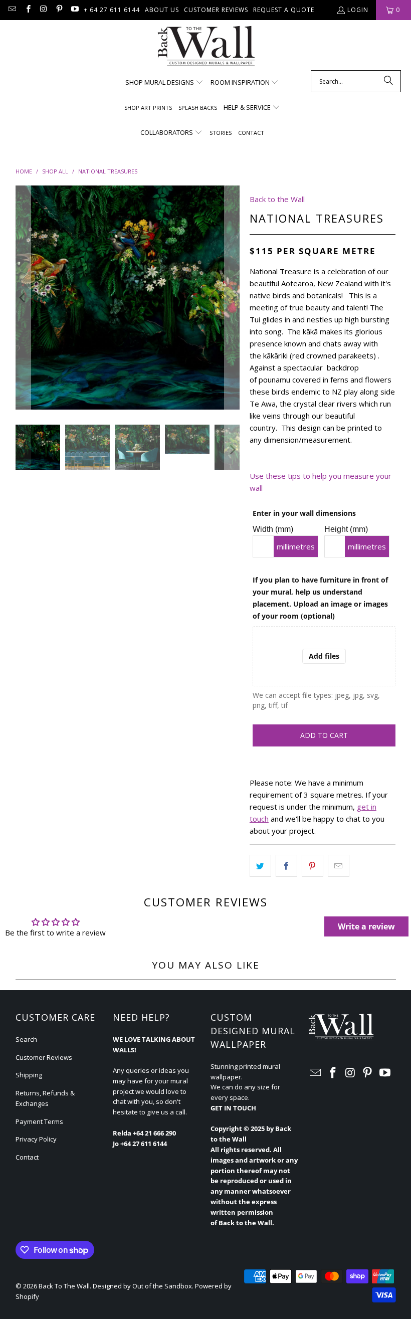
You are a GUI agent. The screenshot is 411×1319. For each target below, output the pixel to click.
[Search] (388, 81)
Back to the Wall (277, 199)
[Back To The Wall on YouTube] (74, 10)
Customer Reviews (216, 10)
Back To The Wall (64, 1285)
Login (357, 10)
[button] (164, 82)
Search (26, 1039)
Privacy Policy (36, 1139)
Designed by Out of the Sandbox (142, 1285)
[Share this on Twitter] (260, 866)
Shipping (29, 1074)
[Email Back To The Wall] (12, 10)
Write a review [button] (366, 926)
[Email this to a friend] (338, 866)
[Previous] (23, 297)
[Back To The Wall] (205, 47)
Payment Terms (39, 1121)
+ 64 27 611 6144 (112, 10)
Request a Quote (283, 10)
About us (162, 10)
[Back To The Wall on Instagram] (43, 10)
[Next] (232, 297)
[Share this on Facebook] (286, 866)
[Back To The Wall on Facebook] (27, 10)
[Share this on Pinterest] (312, 866)
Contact (27, 1157)
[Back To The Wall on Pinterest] (59, 10)
